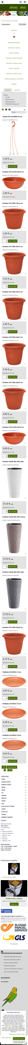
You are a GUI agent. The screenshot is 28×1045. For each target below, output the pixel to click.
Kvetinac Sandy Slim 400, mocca (13, 517)
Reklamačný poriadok (9, 965)
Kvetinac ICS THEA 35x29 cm (12, 627)
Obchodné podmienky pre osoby (12, 956)
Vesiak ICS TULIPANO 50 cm (12, 117)
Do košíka (13, 166)
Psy (2, 793)
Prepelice (3, 798)
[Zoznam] (6, 110)
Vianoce (3, 809)
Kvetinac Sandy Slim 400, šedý (13, 572)
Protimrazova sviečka (14, 898)
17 (8, 770)
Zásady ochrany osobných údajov (17, 1034)
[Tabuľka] (9, 110)
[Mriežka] (3, 110)
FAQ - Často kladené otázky (11, 971)
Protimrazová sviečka (9, 877)
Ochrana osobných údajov (11, 962)
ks (6, 166)
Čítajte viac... (14, 904)
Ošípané (3, 801)
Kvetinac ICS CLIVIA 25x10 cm (13, 172)
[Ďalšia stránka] (11, 770)
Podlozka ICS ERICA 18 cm (11, 735)
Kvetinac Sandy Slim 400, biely (13, 461)
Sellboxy (3, 814)
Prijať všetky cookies (19, 1038)
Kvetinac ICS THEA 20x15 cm (12, 246)
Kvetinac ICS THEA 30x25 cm (12, 382)
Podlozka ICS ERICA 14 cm (11, 672)
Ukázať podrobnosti (6, 1037)
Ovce (2, 804)
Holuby (3, 790)
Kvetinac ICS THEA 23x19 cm (12, 292)
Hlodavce (3, 795)
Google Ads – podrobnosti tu (12, 1025)
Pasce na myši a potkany (7, 806)
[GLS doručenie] (14, 937)
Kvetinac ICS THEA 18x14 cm (12, 203)
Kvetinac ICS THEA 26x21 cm (12, 337)
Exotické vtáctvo (6, 782)
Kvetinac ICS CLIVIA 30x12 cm (13, 427)
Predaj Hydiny (5, 776)
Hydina (3, 779)
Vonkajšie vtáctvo (6, 785)
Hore (4, 767)
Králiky (3, 787)
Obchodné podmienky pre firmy (12, 959)
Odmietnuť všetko (19, 1042)
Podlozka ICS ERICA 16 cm (11, 704)
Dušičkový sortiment (7, 817)
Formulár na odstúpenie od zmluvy (13, 968)
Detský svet (4, 812)
